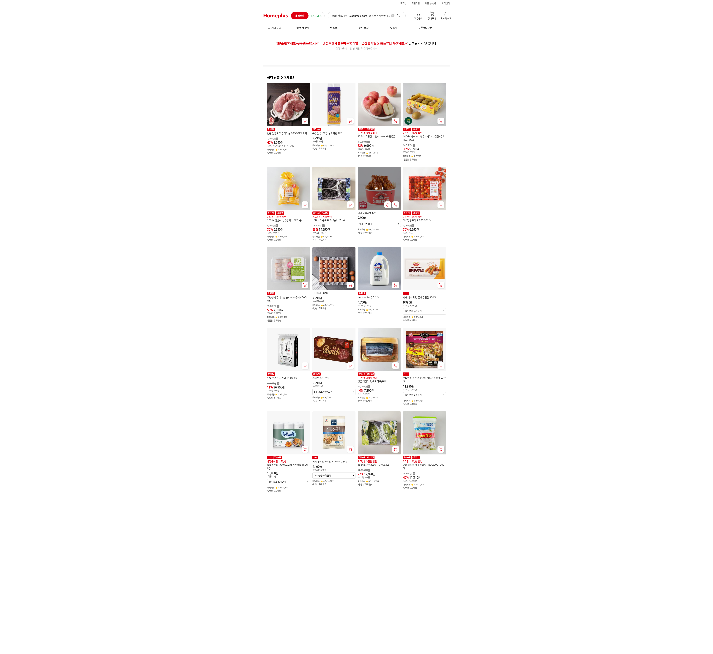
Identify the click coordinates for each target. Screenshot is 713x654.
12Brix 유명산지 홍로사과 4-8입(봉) (376, 136)
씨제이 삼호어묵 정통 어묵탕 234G (329, 461)
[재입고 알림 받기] (387, 204)
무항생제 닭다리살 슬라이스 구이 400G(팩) (286, 299)
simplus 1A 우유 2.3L (369, 297)
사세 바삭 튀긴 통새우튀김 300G (419, 297)
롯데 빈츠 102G (320, 378)
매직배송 (300, 16)
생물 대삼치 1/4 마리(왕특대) (373, 381)
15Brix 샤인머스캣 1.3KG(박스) (374, 465)
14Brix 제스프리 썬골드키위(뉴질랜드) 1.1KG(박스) (424, 138)
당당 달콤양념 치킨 (367, 213)
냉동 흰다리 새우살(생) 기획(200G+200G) (423, 467)
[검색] (401, 15)
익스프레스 (316, 16)
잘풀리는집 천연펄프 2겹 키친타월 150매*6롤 (288, 467)
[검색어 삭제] (393, 15)
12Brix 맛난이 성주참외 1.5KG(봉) (285, 220)
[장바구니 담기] (305, 121)
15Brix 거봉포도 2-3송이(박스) (328, 220)
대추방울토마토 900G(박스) (417, 220)
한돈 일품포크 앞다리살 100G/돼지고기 (287, 133)
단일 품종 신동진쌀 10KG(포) (282, 378)
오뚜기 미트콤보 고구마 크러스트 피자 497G (424, 380)
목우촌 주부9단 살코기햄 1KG (327, 133)
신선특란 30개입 (320, 293)
